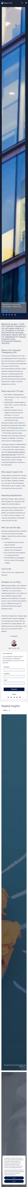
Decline (14, 1181)
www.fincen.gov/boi (20, 430)
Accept (14, 1177)
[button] (3, 315)
